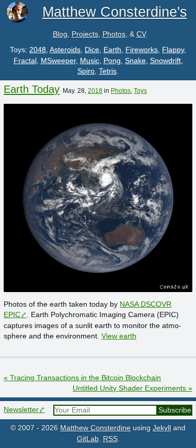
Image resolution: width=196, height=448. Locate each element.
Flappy (173, 50)
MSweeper (58, 61)
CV (141, 34)
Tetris (108, 71)
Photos (113, 34)
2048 (37, 50)
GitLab (88, 439)
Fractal (25, 61)
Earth (112, 50)
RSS (110, 439)
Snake (135, 61)
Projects (85, 34)
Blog (60, 34)
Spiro (86, 71)
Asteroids (65, 50)
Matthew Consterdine (95, 428)
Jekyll (162, 428)
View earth (118, 336)
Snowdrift (165, 61)
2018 (95, 90)
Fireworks (141, 50)
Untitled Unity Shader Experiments (132, 388)
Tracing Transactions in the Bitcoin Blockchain (82, 378)
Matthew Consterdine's (114, 12)
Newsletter (21, 410)
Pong (112, 61)
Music (89, 61)
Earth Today (32, 89)
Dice (92, 50)
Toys (140, 90)
